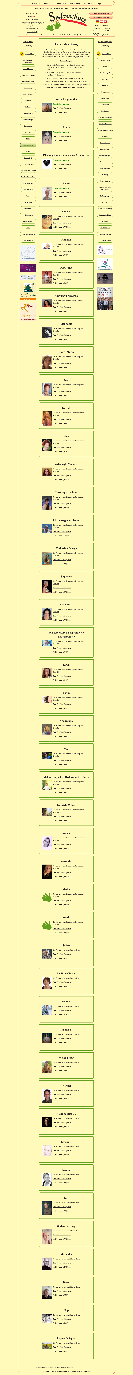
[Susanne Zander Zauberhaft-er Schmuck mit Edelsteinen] (105, 250)
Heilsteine (28, 100)
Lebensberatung (28, 145)
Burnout (105, 85)
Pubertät (105, 202)
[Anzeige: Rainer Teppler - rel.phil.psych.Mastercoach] (105, 279)
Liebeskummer (105, 168)
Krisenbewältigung (105, 155)
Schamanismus (28, 202)
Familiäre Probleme (105, 124)
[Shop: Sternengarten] (28, 277)
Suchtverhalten (105, 228)
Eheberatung (105, 98)
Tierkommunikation (28, 234)
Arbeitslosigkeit (105, 73)
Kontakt (56, 218)
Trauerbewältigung (105, 234)
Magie (28, 151)
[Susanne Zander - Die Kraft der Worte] (105, 264)
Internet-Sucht (105, 143)
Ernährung (105, 111)
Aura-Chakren (28, 69)
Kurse (28, 139)
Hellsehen (28, 107)
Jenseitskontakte (28, 113)
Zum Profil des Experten (62, 108)
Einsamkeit (105, 104)
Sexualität (105, 221)
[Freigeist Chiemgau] (28, 253)
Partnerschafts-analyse (28, 170)
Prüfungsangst (105, 196)
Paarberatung (105, 181)
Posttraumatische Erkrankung (105, 188)
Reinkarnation (28, 183)
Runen (28, 196)
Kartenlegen (28, 126)
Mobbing (105, 174)
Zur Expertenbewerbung (101, 17)
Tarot (28, 228)
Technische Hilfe (32, 32)
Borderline (105, 79)
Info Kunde (48, 3)
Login (98, 3)
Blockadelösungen (28, 81)
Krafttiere (28, 132)
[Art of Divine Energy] (28, 268)
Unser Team (75, 3)
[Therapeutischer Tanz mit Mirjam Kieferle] (28, 312)
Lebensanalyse (105, 162)
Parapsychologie (28, 164)
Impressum (85, 1371)
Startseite (36, 3)
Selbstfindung (28, 215)
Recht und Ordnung (105, 208)
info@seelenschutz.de (32, 28)
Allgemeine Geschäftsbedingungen (56, 1371)
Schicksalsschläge (105, 215)
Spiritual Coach (28, 221)
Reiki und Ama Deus (28, 177)
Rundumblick (28, 189)
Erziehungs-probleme (105, 117)
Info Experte (61, 3)
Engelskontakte (28, 94)
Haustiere (105, 136)
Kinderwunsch (105, 149)
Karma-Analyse (28, 119)
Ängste (105, 66)
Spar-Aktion (30, 54)
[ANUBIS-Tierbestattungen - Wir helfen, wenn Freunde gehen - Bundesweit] (28, 292)
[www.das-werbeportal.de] (105, 299)
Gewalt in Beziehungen (105, 130)
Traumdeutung (28, 240)
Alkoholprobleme (105, 60)
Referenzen (88, 3)
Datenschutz (75, 1371)
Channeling (28, 88)
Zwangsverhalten (105, 240)
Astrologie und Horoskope (28, 61)
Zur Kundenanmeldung (101, 13)
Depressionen (105, 92)
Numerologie (28, 158)
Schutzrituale (28, 208)
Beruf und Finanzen (28, 75)
